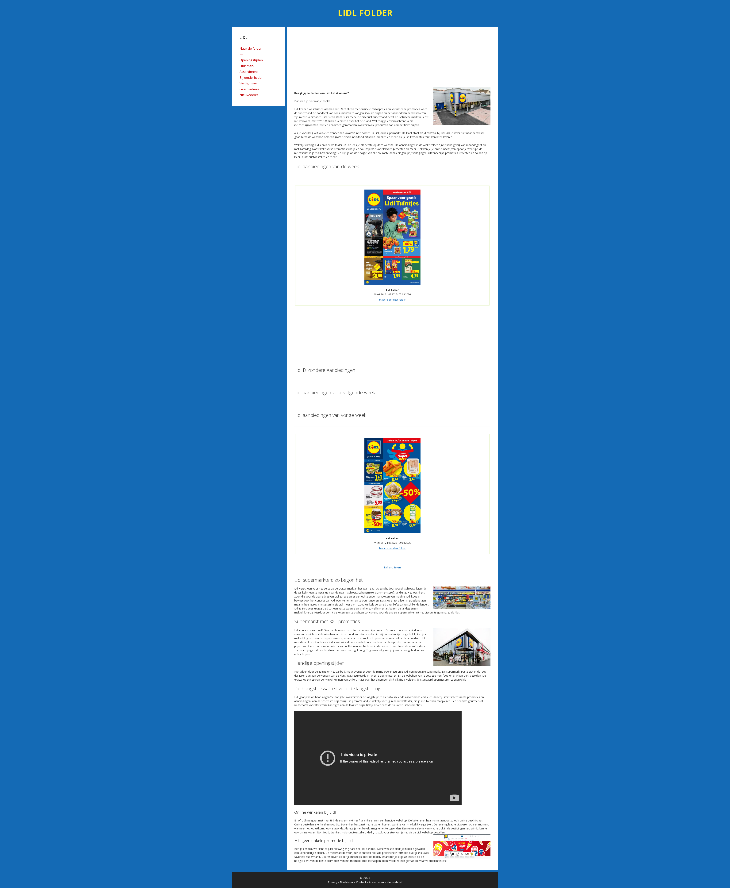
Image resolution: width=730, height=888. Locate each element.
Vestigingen (248, 83)
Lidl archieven (392, 567)
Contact (361, 882)
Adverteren (376, 882)
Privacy (332, 882)
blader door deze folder (392, 299)
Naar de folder (251, 48)
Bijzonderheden (251, 77)
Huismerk (247, 66)
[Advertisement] (392, 58)
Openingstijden (251, 60)
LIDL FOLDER (365, 12)
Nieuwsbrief (249, 95)
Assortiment (249, 71)
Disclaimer (346, 882)
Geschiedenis (249, 89)
